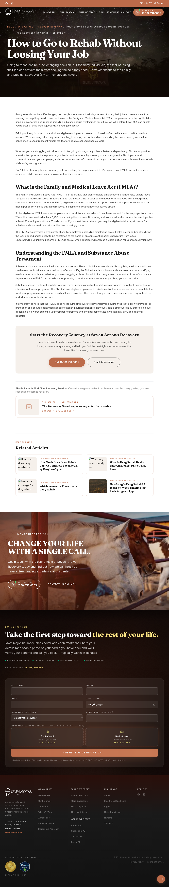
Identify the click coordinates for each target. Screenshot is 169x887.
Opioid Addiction (79, 801)
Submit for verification (84, 752)
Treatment (43, 806)
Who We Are (49, 12)
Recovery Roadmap (49, 27)
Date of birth (95, 699)
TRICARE (108, 823)
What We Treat (87, 12)
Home (10, 27)
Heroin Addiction (79, 812)
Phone (90, 685)
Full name (17, 685)
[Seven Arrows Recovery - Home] (19, 12)
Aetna (107, 795)
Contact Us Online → (62, 584)
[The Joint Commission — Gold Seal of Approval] (10, 866)
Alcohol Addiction (79, 795)
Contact (126, 12)
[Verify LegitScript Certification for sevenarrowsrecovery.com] (25, 866)
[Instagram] (12, 3)
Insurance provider (23, 712)
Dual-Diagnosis (78, 806)
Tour (102, 12)
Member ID (99, 712)
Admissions (113, 12)
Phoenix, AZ (77, 825)
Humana (108, 818)
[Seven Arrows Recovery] (18, 792)
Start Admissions (104, 362)
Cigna (107, 806)
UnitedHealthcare (112, 812)
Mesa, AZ (75, 842)
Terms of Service (155, 862)
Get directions (12, 832)
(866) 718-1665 (12, 828)
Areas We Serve (46, 823)
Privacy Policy (137, 862)
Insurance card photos (47, 726)
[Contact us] (161, 879)
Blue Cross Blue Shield (115, 801)
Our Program (67, 12)
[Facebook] (6, 3)
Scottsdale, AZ (78, 831)
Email (14, 699)
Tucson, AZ (76, 836)
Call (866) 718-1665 (67, 362)
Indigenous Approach (48, 829)
